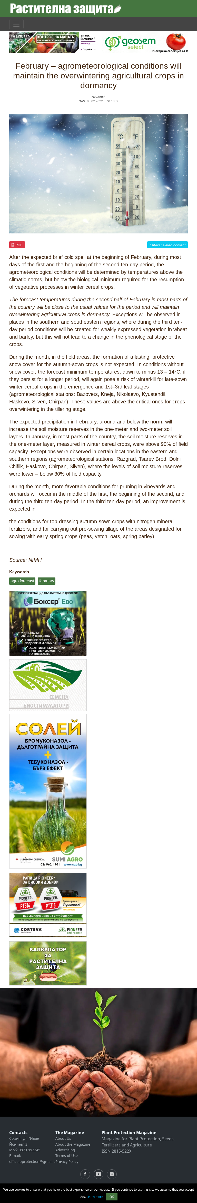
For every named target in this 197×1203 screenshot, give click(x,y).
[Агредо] (47, 685)
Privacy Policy (66, 1161)
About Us (63, 1138)
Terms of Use (66, 1155)
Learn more (94, 1197)
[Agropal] (47, 963)
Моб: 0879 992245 (24, 1149)
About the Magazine (72, 1144)
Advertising (65, 1149)
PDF (18, 245)
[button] (22, 170)
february (46, 581)
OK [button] (112, 1197)
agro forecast (22, 581)
